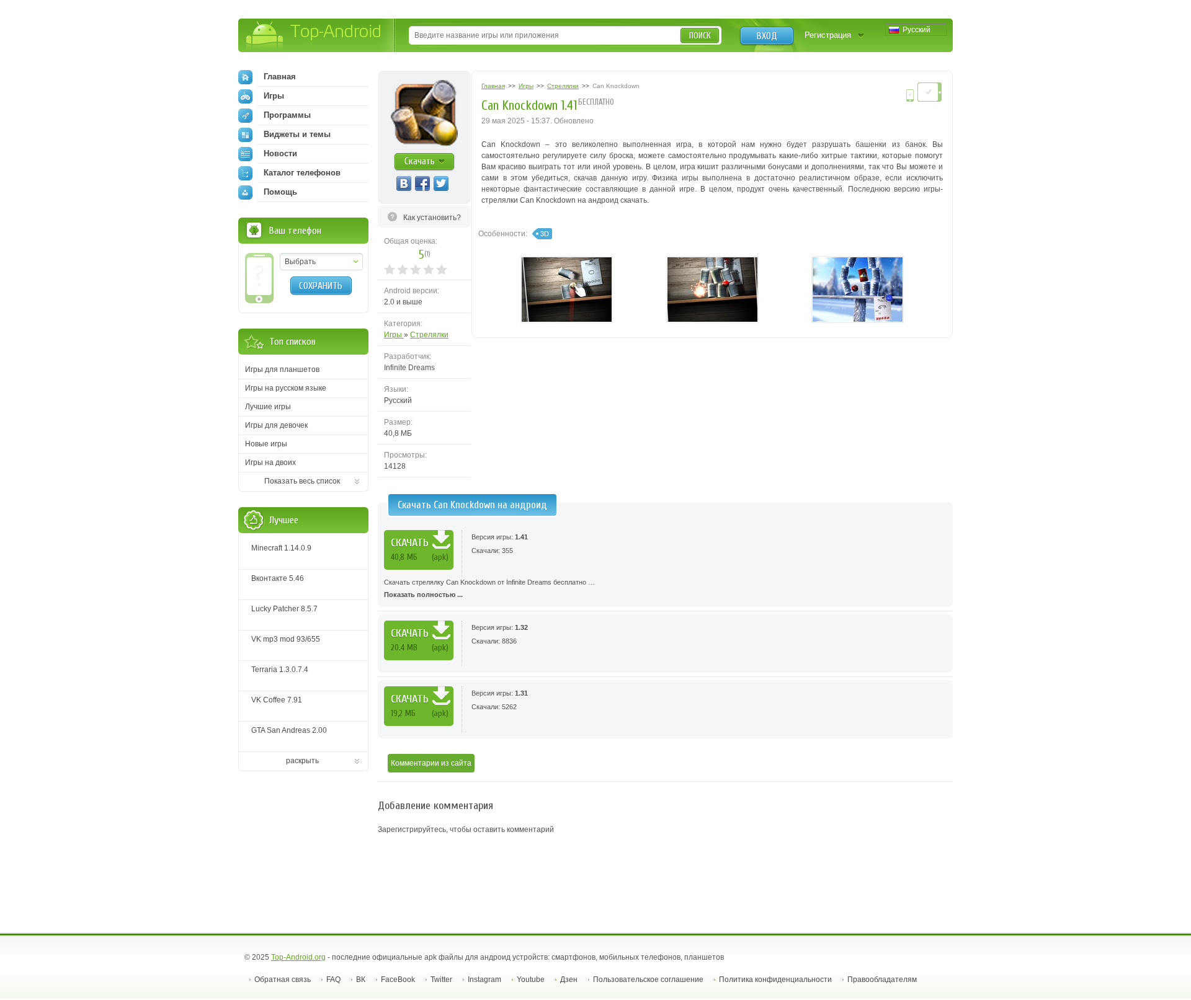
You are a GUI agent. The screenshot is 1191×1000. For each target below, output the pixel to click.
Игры (394, 334)
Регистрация (828, 35)
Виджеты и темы (297, 134)
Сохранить (320, 285)
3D (544, 233)
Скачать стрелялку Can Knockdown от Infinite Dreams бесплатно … (489, 588)
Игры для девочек (276, 425)
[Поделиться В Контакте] (403, 183)
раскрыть (302, 760)
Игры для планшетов (282, 369)
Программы (287, 115)
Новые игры (266, 444)
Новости (280, 153)
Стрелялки (429, 334)
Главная (280, 76)
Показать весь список (302, 481)
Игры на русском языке (285, 388)
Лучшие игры (268, 406)
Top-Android (314, 36)
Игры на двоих (270, 462)
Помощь (280, 192)
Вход (767, 36)
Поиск (700, 35)
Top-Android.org (298, 957)
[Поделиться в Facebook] (422, 183)
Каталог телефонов (302, 172)
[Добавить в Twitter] (441, 183)
